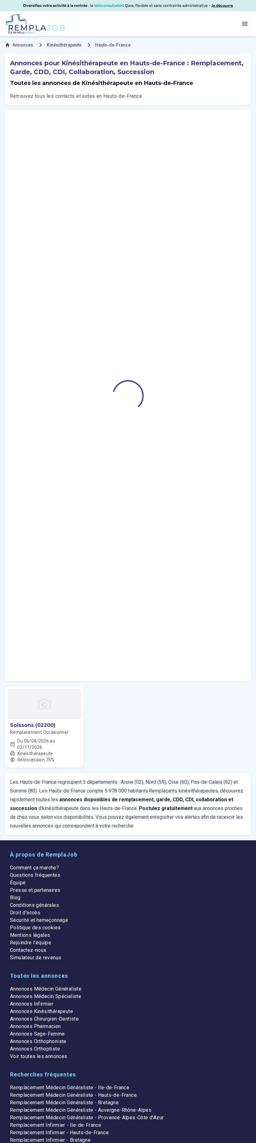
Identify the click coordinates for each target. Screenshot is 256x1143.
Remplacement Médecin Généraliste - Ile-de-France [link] (69, 1088)
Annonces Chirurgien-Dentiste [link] (44, 1019)
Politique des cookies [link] (35, 928)
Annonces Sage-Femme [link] (37, 1034)
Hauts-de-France (112, 44)
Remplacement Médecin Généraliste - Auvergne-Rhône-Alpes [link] (80, 1110)
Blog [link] (15, 898)
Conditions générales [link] (34, 905)
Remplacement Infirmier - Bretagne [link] (50, 1140)
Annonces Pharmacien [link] (35, 1026)
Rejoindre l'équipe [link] (30, 943)
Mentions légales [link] (30, 935)
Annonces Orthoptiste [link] (35, 1049)
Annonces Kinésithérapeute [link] (41, 1011)
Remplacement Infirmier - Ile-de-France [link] (55, 1125)
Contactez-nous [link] (28, 950)
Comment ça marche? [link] (34, 868)
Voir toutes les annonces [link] (38, 1056)
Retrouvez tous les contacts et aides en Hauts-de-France (76, 96)
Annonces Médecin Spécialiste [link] (45, 996)
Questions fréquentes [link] (35, 875)
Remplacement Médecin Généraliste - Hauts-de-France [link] (73, 1095)
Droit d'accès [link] (25, 913)
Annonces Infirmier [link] (31, 1004)
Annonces (22, 44)
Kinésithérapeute (64, 44)
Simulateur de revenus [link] (35, 958)
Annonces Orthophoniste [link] (38, 1041)
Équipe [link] (18, 883)
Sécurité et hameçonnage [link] (39, 920)
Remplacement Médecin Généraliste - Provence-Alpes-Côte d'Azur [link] (87, 1118)
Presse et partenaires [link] (35, 890)
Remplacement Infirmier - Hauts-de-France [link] (59, 1133)
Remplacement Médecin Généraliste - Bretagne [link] (64, 1103)
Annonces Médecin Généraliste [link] (45, 989)
